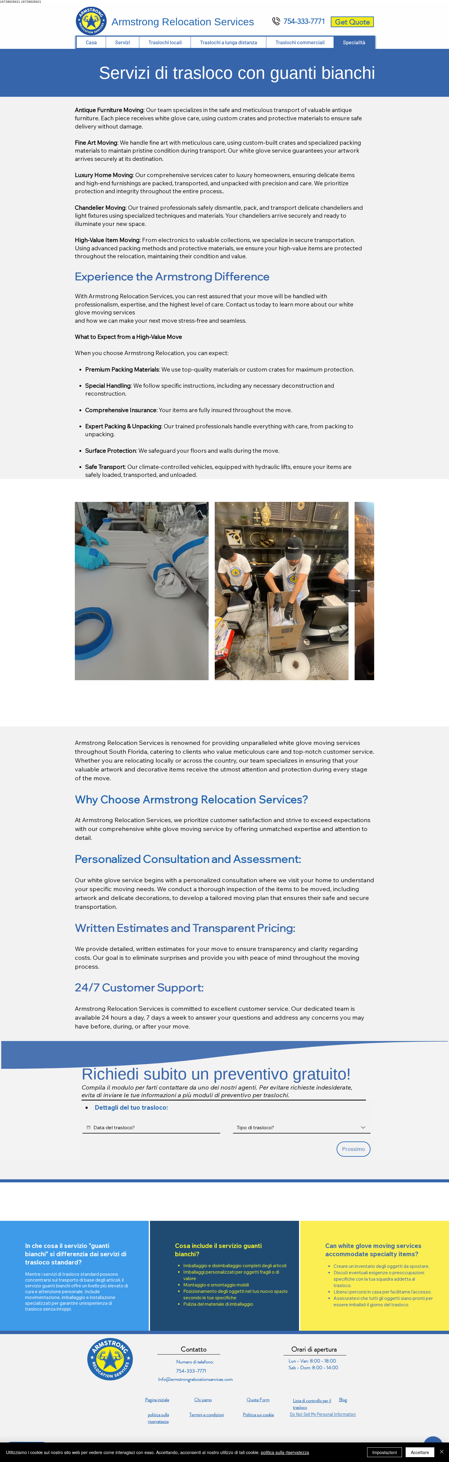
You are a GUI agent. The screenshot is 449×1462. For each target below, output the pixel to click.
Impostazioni (384, 1452)
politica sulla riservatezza (285, 1452)
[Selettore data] (88, 1127)
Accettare (420, 1452)
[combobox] (302, 1128)
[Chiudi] (441, 1452)
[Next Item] (355, 590)
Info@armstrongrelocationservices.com (195, 1379)
